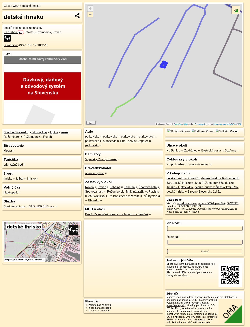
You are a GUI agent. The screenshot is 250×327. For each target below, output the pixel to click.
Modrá (8, 150)
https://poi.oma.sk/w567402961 (227, 124)
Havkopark (11, 192)
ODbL (195, 300)
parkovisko (92, 136)
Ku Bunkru (173, 150)
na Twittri (196, 266)
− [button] (90, 14)
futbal (19, 178)
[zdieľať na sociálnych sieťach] (77, 16)
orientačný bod (13, 164)
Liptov (54, 132)
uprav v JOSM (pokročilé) (211, 203)
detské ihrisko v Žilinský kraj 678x (216, 187)
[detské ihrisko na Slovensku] (8, 38)
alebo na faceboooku (100, 307)
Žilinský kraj (39, 132)
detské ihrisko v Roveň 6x (183, 178)
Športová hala (148, 187)
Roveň (47, 136)
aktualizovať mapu (187, 203)
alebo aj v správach (99, 310)
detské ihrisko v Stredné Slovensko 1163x (194, 191)
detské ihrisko (31, 5)
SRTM (170, 319)
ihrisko (8, 178)
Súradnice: (11, 45)
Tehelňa (115, 187)
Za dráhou (13, 32)
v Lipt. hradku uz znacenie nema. (188, 164)
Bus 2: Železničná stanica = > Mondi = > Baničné (116, 214)
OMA (16, 5)
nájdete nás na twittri (100, 305)
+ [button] (90, 8)
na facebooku (192, 263)
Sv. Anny (230, 150)
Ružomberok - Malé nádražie (126, 191)
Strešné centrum (14, 206)
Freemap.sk (200, 124)
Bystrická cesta (211, 150)
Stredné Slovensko (16, 132)
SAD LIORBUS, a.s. (42, 206)
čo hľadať (173, 236)
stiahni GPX (173, 208)
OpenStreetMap (181, 124)
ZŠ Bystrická (96, 196)
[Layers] (236, 10)
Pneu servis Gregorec (134, 141)
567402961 (232, 203)
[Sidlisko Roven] (202, 131)
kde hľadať (174, 223)
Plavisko (154, 191)
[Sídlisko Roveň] (178, 131)
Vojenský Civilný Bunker (101, 159)
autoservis (109, 141)
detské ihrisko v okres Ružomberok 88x (198, 182)
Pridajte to (200, 319)
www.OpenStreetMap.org (210, 297)
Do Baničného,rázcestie (124, 196)
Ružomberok (31, 136)
